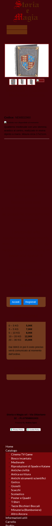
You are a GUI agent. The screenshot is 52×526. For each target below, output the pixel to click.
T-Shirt (15, 502)
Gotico (15, 482)
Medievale (17, 462)
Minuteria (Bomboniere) (26, 509)
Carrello (11, 521)
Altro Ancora (19, 513)
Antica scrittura (21, 474)
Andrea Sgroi (31, 423)
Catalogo (11, 450)
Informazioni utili (16, 517)
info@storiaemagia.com (27, 208)
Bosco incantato (21, 458)
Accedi (15, 302)
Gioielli (16, 486)
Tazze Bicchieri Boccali (25, 506)
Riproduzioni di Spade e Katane (30, 466)
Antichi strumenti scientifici (28, 478)
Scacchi (16, 490)
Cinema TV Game (22, 454)
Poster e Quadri (21, 498)
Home (9, 446)
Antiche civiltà (20, 470)
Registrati (30, 302)
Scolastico (17, 494)
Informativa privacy (26, 434)
